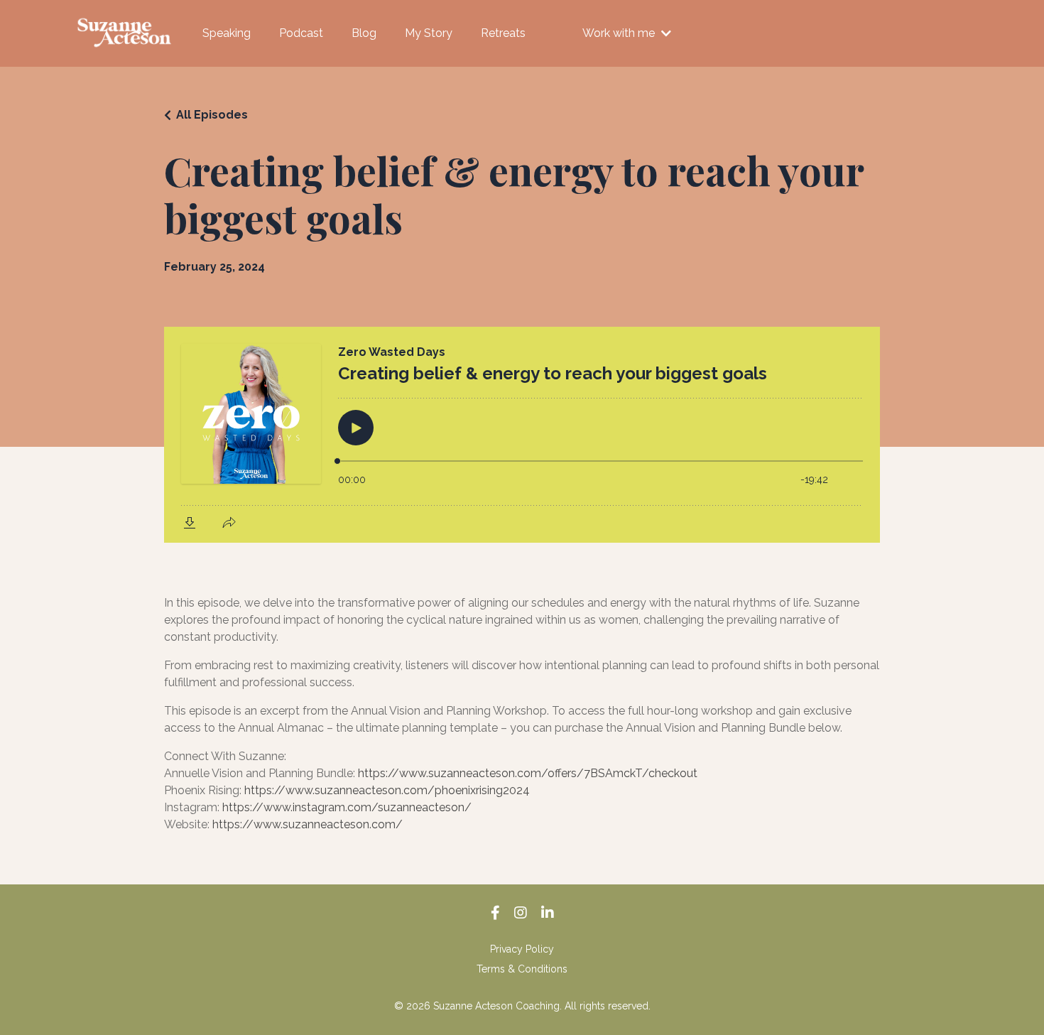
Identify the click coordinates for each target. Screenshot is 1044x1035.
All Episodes (212, 114)
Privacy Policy (522, 949)
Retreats (503, 33)
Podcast (301, 33)
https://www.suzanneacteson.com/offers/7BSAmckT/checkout (527, 773)
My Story (428, 33)
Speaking (226, 33)
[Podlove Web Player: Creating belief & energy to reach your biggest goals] (522, 435)
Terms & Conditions (522, 969)
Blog (364, 33)
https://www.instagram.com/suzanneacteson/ (347, 807)
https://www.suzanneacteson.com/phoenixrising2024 (387, 790)
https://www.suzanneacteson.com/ (307, 824)
